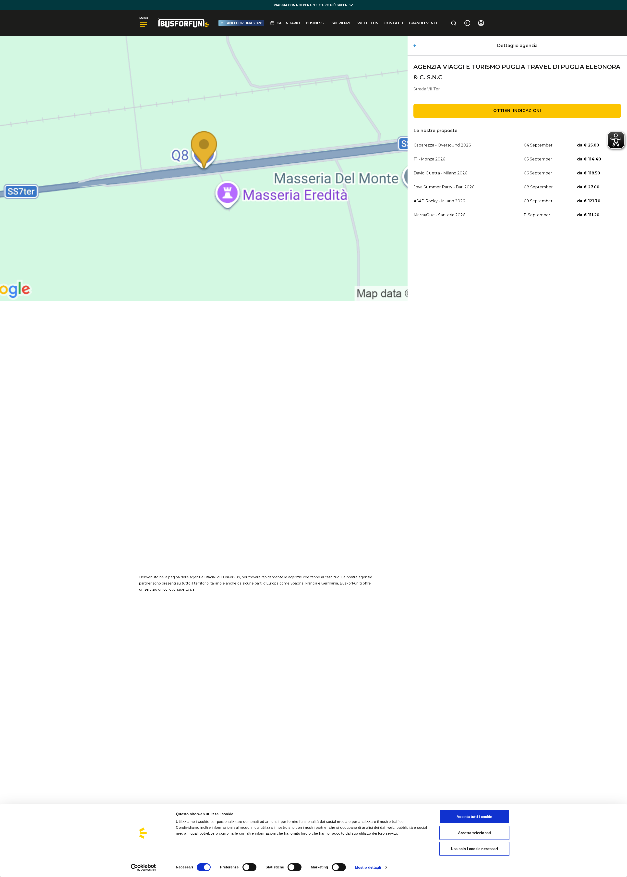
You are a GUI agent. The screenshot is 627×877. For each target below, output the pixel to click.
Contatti (393, 23)
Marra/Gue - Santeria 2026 (439, 215)
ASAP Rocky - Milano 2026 (439, 201)
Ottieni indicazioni (517, 110)
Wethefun (367, 23)
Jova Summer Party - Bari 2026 (444, 187)
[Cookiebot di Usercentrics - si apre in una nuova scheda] (143, 867)
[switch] (249, 867)
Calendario (288, 23)
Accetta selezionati (474, 833)
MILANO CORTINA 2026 (241, 23)
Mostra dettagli (368, 867)
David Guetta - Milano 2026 (440, 173)
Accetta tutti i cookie (474, 817)
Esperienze (340, 23)
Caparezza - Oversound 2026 (442, 145)
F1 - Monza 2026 (429, 159)
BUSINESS (315, 23)
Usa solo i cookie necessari (474, 849)
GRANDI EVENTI (423, 23)
